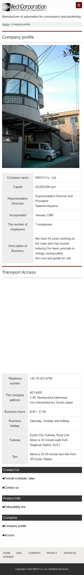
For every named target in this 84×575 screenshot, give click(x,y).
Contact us (11, 487)
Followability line (15, 507)
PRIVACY (52, 553)
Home (5, 24)
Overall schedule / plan (19, 478)
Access (9, 535)
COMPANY (34, 553)
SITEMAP (8, 557)
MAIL (19, 553)
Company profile (15, 526)
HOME (6, 553)
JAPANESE (69, 553)
